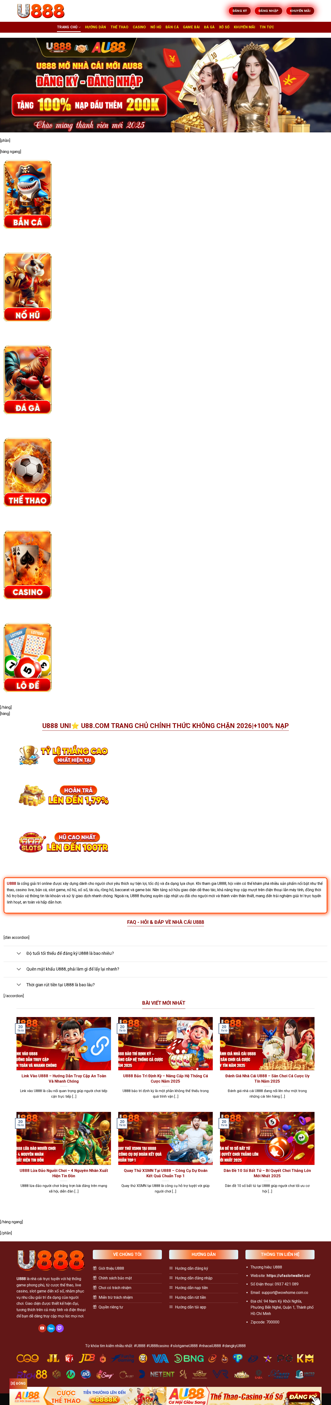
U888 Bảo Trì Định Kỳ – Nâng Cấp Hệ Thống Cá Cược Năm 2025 (165, 1079)
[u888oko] (40, 11)
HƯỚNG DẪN (95, 27)
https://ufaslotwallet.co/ (288, 1275)
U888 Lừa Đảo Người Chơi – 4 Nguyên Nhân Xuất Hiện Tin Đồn (64, 1173)
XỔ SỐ (224, 27)
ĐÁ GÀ (209, 27)
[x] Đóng (18, 1383)
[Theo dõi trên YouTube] (42, 1328)
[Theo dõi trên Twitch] (60, 1328)
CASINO (139, 27)
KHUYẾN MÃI (244, 27)
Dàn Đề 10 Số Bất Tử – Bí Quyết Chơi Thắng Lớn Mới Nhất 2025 (267, 1173)
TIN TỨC (267, 27)
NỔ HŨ (155, 27)
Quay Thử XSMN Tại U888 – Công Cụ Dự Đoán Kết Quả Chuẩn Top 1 (165, 1173)
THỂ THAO (119, 27)
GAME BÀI (191, 27)
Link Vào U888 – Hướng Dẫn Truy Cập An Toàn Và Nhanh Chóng (64, 1079)
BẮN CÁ (172, 27)
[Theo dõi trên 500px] (51, 1328)
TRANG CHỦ (67, 27)
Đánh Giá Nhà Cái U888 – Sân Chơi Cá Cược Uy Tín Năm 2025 (267, 1079)
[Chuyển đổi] (18, 954)
